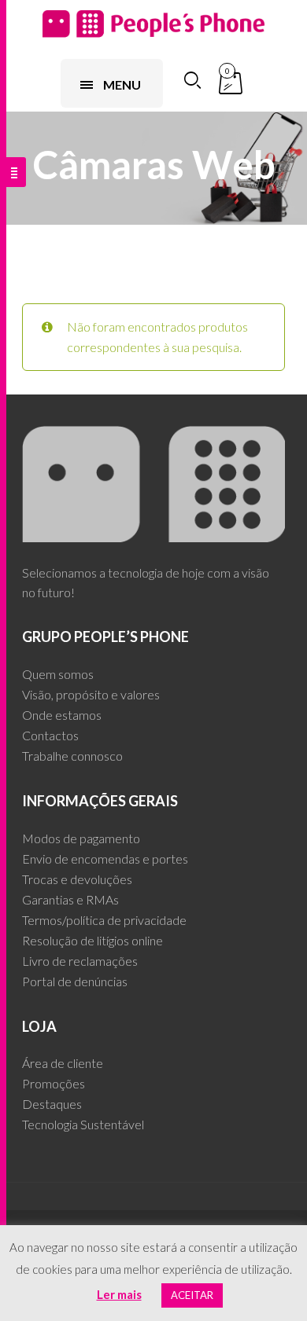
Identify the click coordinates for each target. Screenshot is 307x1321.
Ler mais (119, 1294)
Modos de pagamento (81, 838)
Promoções (53, 1083)
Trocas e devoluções (77, 878)
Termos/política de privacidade (104, 919)
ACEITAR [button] (192, 1295)
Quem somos (58, 673)
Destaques (52, 1103)
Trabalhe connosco (72, 755)
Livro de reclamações (80, 960)
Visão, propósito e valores (91, 694)
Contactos (50, 735)
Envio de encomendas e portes (105, 858)
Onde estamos (62, 714)
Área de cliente (62, 1062)
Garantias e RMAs (70, 899)
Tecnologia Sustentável (83, 1124)
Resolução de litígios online (92, 940)
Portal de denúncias (75, 981)
